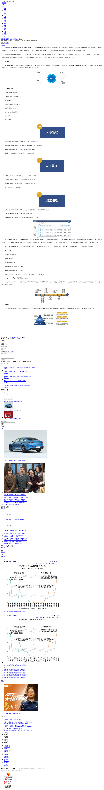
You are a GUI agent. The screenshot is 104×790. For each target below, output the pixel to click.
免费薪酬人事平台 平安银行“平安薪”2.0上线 (15, 725)
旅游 (5, 25)
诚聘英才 (6, 757)
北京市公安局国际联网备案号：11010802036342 (31, 768)
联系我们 (6, 756)
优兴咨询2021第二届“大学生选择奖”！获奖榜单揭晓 (18, 730)
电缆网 (5, 748)
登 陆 (2, 349)
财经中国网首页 (5, 39)
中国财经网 (7, 745)
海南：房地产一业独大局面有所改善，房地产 (16, 497)
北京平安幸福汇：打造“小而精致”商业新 (14, 533)
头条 (5, 10)
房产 (5, 18)
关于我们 (6, 754)
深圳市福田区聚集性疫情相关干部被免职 (15, 499)
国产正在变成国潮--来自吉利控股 (12, 410)
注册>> (12, 351)
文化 (5, 31)
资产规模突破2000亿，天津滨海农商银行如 (15, 540)
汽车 (5, 20)
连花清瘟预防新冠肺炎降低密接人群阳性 (15, 669)
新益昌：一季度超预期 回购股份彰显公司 (15, 535)
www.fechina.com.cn (13, 337)
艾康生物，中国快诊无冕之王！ (12, 536)
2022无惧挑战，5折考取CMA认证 (13, 728)
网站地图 (6, 762)
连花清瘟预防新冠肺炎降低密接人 (13, 401)
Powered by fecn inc (17, 770)
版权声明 (6, 759)
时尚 (5, 15)
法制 (5, 34)
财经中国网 (6, 43)
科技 (5, 13)
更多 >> (3, 428)
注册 (3, 4)
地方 (5, 36)
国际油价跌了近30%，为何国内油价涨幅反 (15, 501)
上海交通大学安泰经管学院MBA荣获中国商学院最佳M (18, 727)
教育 (5, 33)
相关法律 (6, 761)
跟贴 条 (3, 45)
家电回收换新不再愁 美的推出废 (12, 419)
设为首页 (4, 3)
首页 (5, 9)
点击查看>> (18, 338)
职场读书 (15, 39)
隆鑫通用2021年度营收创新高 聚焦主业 (14, 543)
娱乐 (5, 21)
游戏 (5, 29)
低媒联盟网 (7, 750)
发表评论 (3, 359)
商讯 (5, 26)
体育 (5, 28)
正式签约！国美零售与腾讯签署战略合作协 (15, 538)
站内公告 (6, 764)
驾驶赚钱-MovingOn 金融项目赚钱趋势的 (15, 541)
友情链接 (6, 765)
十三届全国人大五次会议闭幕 (11, 504)
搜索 (2, 424)
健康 (5, 23)
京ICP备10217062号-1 (6, 770)
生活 (5, 17)
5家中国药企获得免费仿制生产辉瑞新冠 (14, 502)
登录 (3, 6)
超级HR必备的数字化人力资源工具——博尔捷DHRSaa (18, 722)
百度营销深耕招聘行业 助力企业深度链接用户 (16, 723)
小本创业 (6, 751)
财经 (5, 12)
